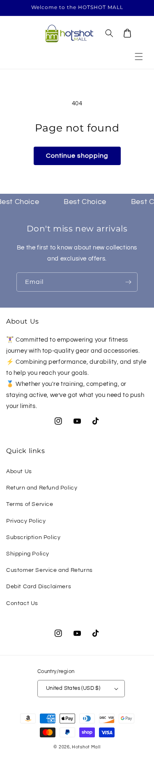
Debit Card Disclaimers (38, 586)
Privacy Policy (26, 521)
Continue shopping (77, 155)
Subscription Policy (33, 537)
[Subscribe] (128, 282)
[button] (139, 57)
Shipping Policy (27, 554)
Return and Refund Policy (41, 488)
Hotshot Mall (86, 747)
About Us (19, 471)
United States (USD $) (73, 688)
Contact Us (22, 603)
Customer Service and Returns (49, 570)
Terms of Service (29, 504)
